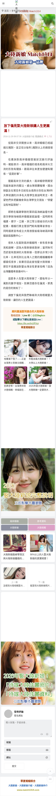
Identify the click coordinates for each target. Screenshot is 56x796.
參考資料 (41, 521)
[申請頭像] (49, 713)
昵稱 (8, 742)
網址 (8, 757)
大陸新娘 (14, 527)
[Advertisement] (28, 94)
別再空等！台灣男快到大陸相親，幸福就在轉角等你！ (15, 390)
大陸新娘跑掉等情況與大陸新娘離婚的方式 (13, 558)
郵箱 (8, 750)
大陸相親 (41, 527)
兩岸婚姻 (14, 521)
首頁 (6, 11)
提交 (14, 766)
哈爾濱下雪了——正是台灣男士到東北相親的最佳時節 (15, 363)
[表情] (47, 734)
